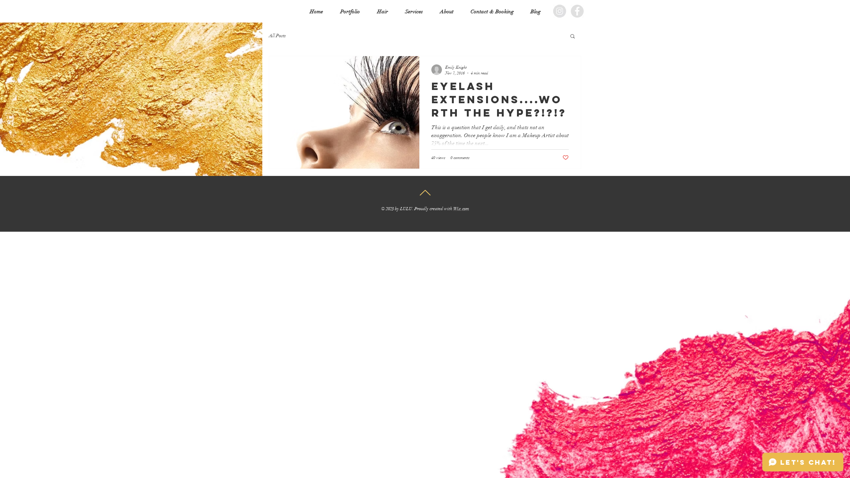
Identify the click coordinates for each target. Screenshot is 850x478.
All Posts (277, 36)
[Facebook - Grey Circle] (577, 11)
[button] (572, 36)
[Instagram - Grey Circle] (559, 11)
